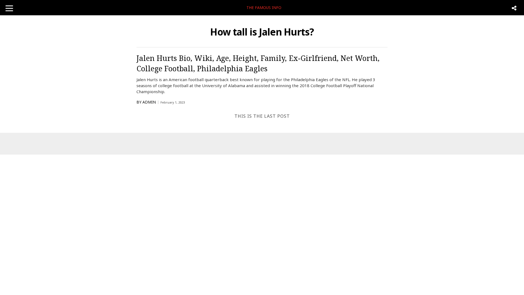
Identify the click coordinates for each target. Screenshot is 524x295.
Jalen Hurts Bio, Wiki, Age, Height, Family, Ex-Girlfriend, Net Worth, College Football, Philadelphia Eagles (258, 63)
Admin (149, 102)
